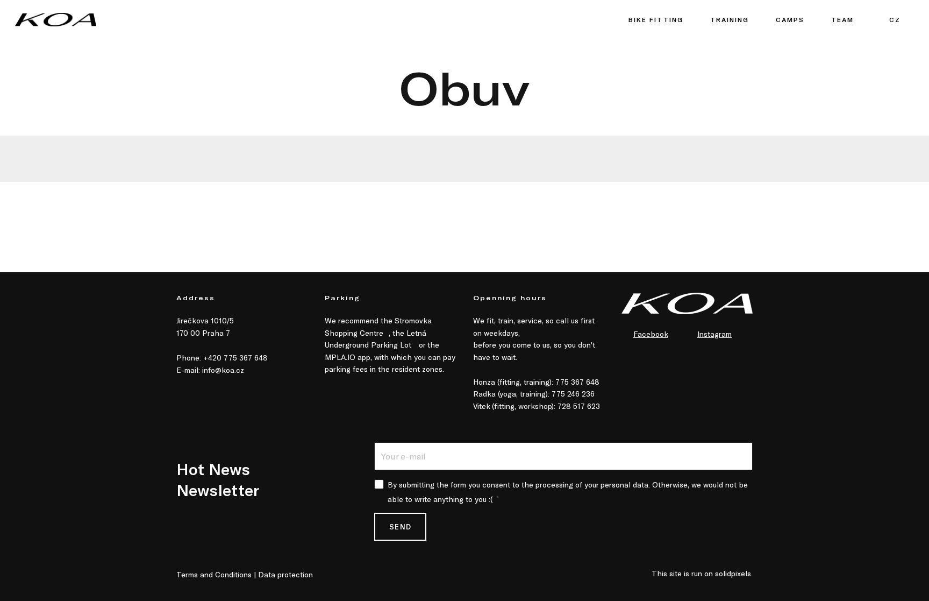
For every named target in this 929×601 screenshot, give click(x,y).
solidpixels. (734, 573)
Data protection (285, 574)
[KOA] (55, 19)
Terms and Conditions (214, 574)
